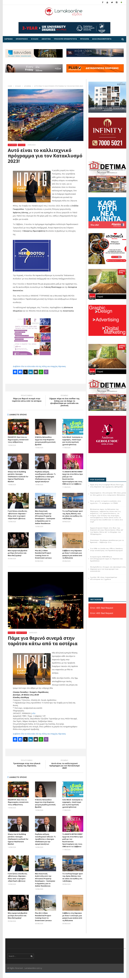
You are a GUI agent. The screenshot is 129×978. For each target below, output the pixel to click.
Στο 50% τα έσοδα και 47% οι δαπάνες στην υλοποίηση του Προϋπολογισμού (106, 549)
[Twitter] (112, 2)
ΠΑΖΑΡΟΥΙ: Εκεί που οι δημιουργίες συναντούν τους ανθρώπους (18, 439)
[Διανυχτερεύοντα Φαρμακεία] (121, 2)
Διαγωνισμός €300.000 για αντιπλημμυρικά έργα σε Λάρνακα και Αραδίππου (106, 559)
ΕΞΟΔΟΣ (34, 39)
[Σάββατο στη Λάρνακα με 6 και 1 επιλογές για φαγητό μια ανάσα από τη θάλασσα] (72, 540)
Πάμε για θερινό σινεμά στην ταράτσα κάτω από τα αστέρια (26, 398)
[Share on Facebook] (15, 372)
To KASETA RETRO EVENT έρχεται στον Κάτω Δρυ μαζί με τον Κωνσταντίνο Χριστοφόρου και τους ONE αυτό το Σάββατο (72, 478)
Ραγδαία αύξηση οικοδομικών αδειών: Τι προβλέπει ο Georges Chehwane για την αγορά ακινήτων (45, 477)
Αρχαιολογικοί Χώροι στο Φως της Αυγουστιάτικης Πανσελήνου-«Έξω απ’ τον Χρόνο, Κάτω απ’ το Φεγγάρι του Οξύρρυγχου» (106, 531)
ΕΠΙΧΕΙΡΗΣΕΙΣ (22, 39)
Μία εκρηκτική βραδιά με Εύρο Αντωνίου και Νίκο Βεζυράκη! (17, 553)
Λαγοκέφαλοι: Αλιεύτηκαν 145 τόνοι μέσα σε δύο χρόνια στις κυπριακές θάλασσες (108, 494)
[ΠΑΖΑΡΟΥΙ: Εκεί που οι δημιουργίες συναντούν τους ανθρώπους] (18, 427)
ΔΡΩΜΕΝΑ (27, 86)
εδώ (33, 713)
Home (10, 86)
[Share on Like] (20, 372)
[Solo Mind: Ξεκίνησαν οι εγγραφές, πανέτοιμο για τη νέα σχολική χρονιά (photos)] (72, 427)
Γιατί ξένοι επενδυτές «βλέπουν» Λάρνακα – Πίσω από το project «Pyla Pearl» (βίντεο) (17, 515)
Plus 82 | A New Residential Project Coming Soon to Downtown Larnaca (43, 554)
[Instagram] (116, 2)
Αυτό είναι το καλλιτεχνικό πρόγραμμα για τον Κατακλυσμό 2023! (64, 764)
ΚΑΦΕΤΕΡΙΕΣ (21, 633)
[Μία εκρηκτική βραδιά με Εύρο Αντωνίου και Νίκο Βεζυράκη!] (18, 540)
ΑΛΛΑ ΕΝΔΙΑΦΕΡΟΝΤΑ (101, 39)
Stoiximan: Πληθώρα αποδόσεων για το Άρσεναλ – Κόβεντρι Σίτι (107, 541)
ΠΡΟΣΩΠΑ (84, 39)
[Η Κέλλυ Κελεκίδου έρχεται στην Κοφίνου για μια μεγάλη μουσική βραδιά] (45, 427)
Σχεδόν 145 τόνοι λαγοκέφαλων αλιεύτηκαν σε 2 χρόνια (103, 578)
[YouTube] (107, 2)
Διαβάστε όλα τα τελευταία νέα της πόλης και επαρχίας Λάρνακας (39, 366)
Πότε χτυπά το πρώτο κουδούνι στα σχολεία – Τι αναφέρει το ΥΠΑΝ (105, 502)
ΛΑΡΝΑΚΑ (8, 39)
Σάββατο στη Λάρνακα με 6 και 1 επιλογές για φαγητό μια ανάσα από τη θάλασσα (72, 554)
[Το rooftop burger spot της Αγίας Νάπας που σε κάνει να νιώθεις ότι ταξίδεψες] (72, 501)
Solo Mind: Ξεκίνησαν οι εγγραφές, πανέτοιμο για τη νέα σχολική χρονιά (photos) (72, 441)
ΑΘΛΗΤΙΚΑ (46, 39)
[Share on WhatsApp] (41, 372)
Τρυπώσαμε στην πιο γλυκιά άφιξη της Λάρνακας (26, 763)
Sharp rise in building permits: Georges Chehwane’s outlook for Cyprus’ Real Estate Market (18, 477)
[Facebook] (102, 2)
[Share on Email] (36, 372)
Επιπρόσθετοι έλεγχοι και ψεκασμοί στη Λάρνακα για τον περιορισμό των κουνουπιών (108, 569)
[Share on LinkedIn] (30, 372)
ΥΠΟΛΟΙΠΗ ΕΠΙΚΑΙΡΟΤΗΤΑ (65, 39)
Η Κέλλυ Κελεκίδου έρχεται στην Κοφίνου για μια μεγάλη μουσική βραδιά (45, 441)
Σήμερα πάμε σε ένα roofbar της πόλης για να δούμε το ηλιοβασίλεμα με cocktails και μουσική (64, 401)
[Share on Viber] (46, 372)
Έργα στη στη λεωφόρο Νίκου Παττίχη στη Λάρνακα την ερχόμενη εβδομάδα (106, 486)
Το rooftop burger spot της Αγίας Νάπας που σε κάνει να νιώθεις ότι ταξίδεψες (72, 515)
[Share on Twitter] (25, 372)
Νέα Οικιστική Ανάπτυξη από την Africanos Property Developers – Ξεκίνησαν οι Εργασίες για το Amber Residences (45, 517)
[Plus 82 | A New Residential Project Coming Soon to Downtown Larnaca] (45, 540)
